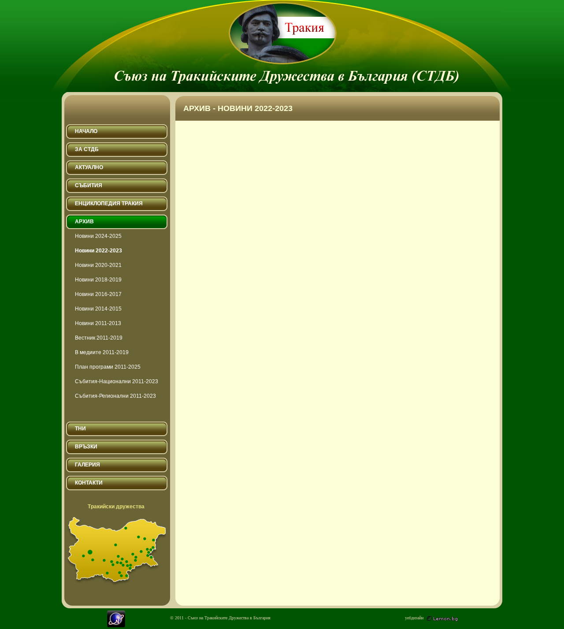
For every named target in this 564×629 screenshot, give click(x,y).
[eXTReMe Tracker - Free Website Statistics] (116, 625)
